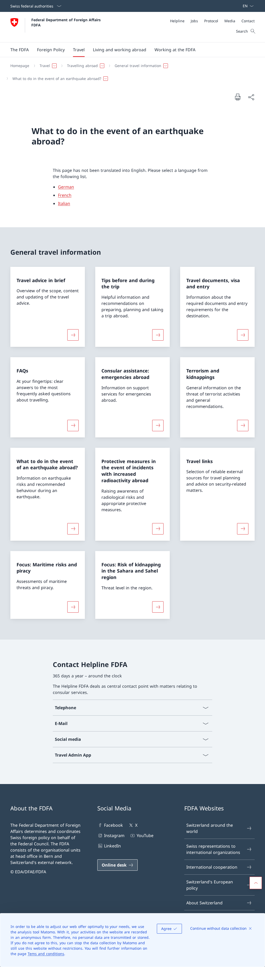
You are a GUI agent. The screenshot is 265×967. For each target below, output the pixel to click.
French (64, 195)
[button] (19, 49)
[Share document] (251, 97)
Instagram (114, 835)
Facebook (113, 825)
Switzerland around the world (209, 828)
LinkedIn (112, 846)
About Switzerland (204, 903)
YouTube (145, 835)
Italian (64, 203)
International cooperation (211, 867)
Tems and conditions (46, 953)
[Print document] (237, 96)
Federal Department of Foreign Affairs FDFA (66, 22)
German (66, 187)
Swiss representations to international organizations (213, 849)
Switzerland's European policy (209, 885)
